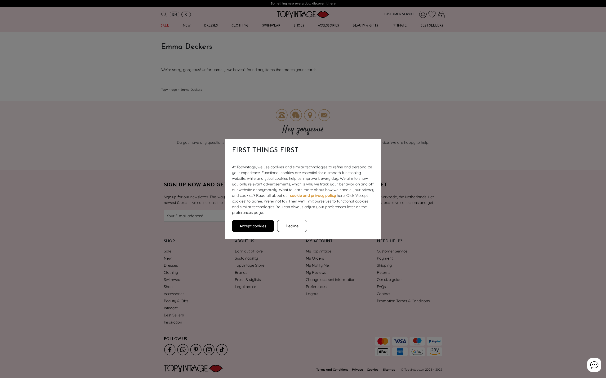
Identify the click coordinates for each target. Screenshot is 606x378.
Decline (292, 226)
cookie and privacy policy (313, 195)
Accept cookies (253, 226)
